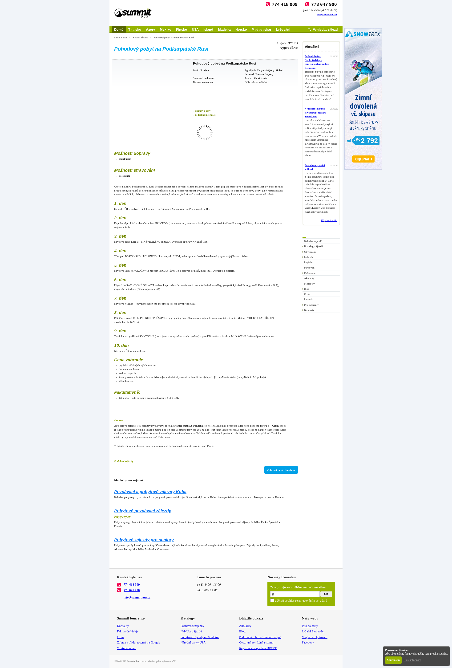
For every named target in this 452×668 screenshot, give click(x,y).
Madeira (224, 29)
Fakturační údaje (127, 631)
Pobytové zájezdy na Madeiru (200, 637)
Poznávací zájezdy (192, 625)
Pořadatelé (309, 273)
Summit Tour (120, 37)
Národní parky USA (193, 642)
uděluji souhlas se (301, 600)
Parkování (309, 267)
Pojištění (308, 262)
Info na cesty (310, 625)
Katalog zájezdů (140, 37)
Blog (306, 288)
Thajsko (134, 29)
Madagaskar (261, 29)
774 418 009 (285, 4)
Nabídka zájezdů (313, 241)
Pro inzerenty (311, 304)
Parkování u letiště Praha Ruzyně (260, 637)
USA (195, 29)
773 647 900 (324, 4)
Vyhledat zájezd (325, 29)
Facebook (308, 642)
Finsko (181, 29)
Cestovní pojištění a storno (256, 642)
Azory (150, 29)
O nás (307, 294)
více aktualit (331, 220)
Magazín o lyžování (314, 637)
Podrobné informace (205, 115)
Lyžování (283, 29)
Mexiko (165, 29)
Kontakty (309, 310)
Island (208, 29)
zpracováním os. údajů (313, 600)
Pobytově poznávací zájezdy (142, 511)
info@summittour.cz (327, 14)
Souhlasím (393, 660)
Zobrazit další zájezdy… (281, 469)
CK (174, 661)
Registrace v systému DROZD (258, 648)
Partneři (308, 299)
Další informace (412, 660)
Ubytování (310, 251)
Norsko (241, 29)
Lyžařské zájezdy (313, 631)
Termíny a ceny (202, 111)
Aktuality (309, 278)
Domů (119, 29)
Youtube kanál (126, 648)
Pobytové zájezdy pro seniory (144, 540)
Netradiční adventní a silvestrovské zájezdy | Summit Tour (315, 113)
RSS (322, 220)
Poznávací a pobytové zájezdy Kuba (150, 491)
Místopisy (309, 283)
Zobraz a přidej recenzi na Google (138, 642)
